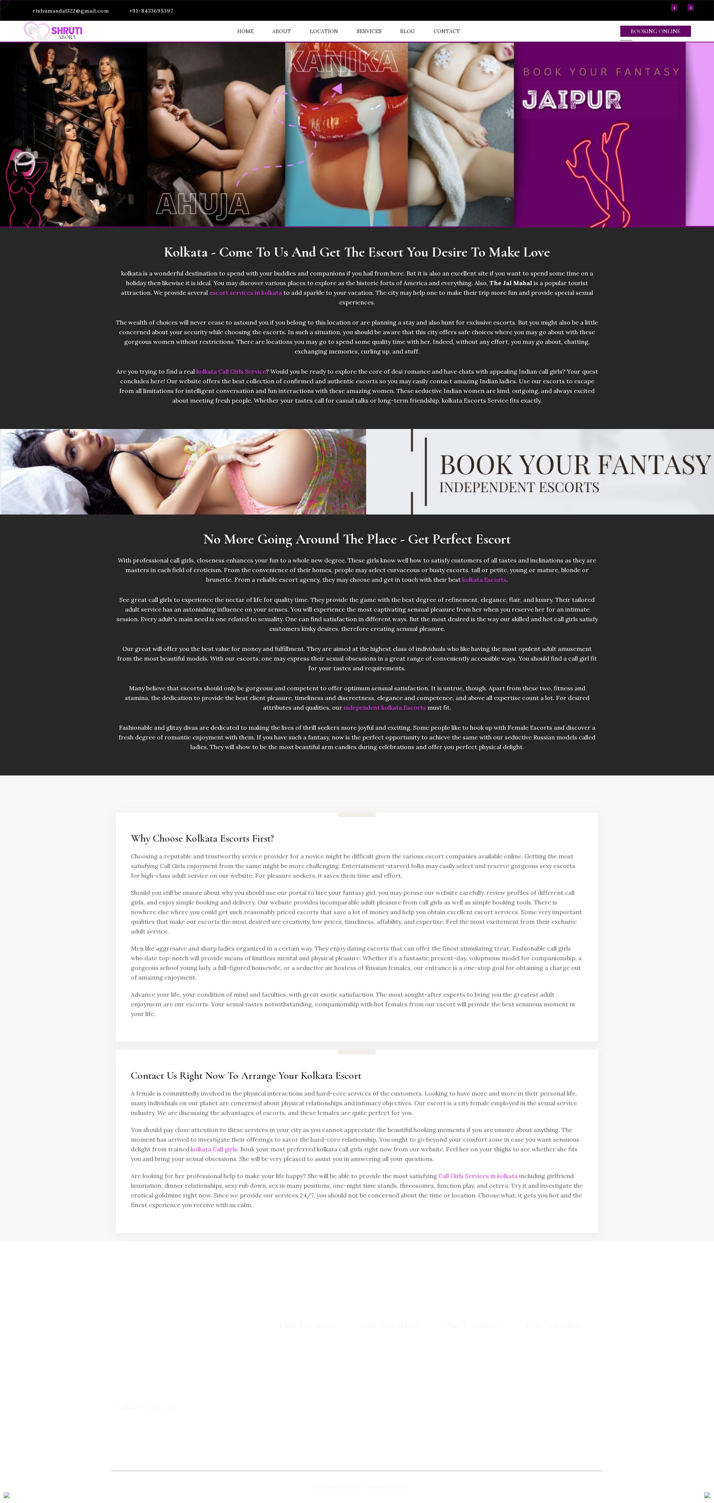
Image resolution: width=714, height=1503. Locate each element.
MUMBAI (374, 1352)
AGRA (451, 1413)
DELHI (370, 1413)
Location (324, 31)
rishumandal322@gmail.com (71, 10)
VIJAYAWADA (461, 1367)
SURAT (535, 1413)
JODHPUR (375, 1383)
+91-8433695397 (151, 10)
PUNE (288, 1398)
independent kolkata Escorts (385, 707)
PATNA (535, 1383)
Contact (447, 31)
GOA (286, 1383)
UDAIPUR (375, 1367)
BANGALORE (298, 1352)
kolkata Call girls (214, 1149)
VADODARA (541, 1352)
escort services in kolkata (245, 292)
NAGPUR (537, 1398)
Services (369, 31)
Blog (407, 31)
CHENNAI (294, 1413)
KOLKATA (539, 1428)
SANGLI (454, 1352)
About (281, 31)
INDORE (455, 1383)
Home (245, 31)
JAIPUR (371, 1398)
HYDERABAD (298, 1367)
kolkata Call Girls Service (231, 371)
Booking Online (656, 31)
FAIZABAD (457, 1398)
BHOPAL (537, 1367)
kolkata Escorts (484, 579)
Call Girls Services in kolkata (478, 1176)
